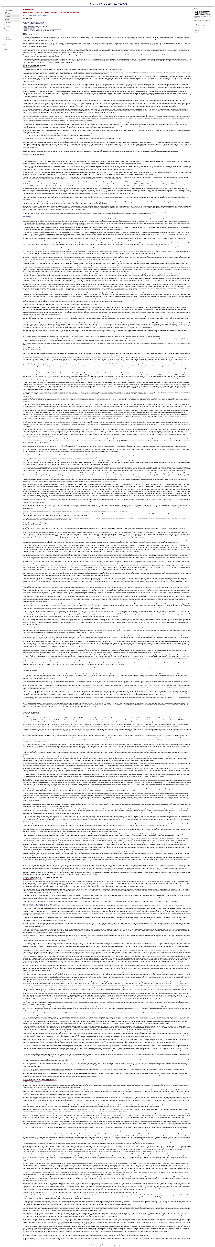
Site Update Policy (198, 32)
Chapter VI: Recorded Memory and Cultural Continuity (38, 30)
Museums (7, 17)
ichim (6, 12)
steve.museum (8, 39)
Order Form (7, 22)
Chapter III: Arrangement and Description (35, 26)
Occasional (7, 26)
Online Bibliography (9, 40)
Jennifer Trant (8, 33)
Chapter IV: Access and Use (31, 27)
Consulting (6, 28)
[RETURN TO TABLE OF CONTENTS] (32, 67)
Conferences (7, 9)
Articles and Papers (9, 20)
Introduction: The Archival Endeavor (33, 22)
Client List (7, 30)
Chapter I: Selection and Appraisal (33, 23)
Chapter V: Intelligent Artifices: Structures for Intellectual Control (42, 29)
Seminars (6, 25)
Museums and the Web (9, 10)
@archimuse (197, 26)
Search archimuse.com (9, 45)
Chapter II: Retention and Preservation (34, 25)
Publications (7, 16)
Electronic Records (9, 13)
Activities (7, 37)
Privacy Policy (197, 30)
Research (6, 36)
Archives (7, 19)
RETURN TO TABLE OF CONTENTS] (32, 34)
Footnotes (26, 1243)
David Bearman (8, 32)
